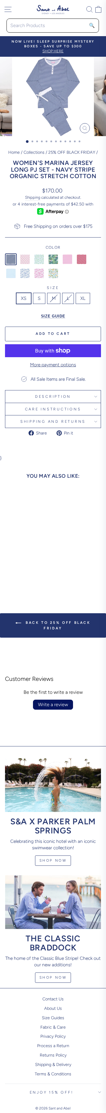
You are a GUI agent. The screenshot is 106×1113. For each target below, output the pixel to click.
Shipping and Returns (53, 421)
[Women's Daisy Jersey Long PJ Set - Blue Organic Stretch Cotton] (39, 259)
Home (14, 152)
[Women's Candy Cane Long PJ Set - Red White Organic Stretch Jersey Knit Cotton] (25, 259)
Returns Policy (53, 1055)
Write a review (53, 704)
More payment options (53, 364)
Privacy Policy (53, 1036)
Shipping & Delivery (53, 1064)
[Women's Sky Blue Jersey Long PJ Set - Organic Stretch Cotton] (11, 273)
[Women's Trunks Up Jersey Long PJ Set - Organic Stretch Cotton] (53, 273)
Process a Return (53, 1045)
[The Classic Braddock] (53, 902)
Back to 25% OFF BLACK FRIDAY (57, 625)
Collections (34, 152)
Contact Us (53, 999)
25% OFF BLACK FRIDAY (71, 152)
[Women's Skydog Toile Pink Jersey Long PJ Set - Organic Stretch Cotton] (39, 273)
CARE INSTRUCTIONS (53, 409)
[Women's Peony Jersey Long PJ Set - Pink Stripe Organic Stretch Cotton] (67, 259)
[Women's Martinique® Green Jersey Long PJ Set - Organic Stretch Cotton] (53, 259)
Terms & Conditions (53, 1074)
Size (53, 287)
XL (82, 298)
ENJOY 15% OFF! (52, 1092)
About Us (53, 1008)
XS (23, 298)
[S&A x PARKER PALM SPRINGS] (53, 785)
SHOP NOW (53, 977)
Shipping (32, 197)
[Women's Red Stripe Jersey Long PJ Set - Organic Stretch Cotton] (81, 259)
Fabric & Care (53, 1027)
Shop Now (53, 860)
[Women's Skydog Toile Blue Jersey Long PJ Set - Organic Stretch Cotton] (25, 273)
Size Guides (53, 1017)
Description (53, 396)
